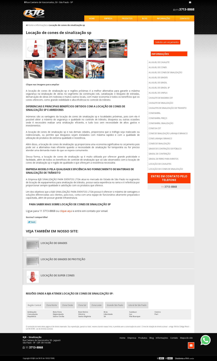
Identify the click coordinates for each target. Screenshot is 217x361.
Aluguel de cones (158, 67)
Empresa (108, 18)
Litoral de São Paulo (137, 305)
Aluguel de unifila (158, 92)
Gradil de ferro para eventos (163, 158)
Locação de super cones (58, 275)
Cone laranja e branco (160, 138)
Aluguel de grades (158, 77)
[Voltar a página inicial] (35, 12)
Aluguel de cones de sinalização (165, 72)
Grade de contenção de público (165, 148)
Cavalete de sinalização (161, 103)
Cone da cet (155, 128)
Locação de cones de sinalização (166, 169)
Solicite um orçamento (167, 42)
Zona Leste (97, 305)
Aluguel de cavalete (159, 62)
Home (92, 18)
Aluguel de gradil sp (159, 87)
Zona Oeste (67, 305)
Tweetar (31, 222)
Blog (144, 18)
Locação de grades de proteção (63, 259)
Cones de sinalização (159, 143)
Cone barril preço (158, 118)
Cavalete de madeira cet (161, 98)
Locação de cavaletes (160, 164)
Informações (163, 18)
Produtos (127, 18)
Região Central (34, 305)
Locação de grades (54, 243)
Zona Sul (82, 305)
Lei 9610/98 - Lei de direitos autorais (39, 329)
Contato (184, 18)
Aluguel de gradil (158, 82)
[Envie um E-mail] (190, 2)
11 (169, 186)
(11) (184, 9)
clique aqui (66, 211)
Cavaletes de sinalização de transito (167, 108)
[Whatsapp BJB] (205, 340)
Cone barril (155, 113)
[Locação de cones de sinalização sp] (34, 48)
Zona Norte (51, 305)
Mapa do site (186, 337)
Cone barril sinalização (161, 123)
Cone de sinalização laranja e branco (168, 133)
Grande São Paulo (115, 305)
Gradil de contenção (160, 153)
